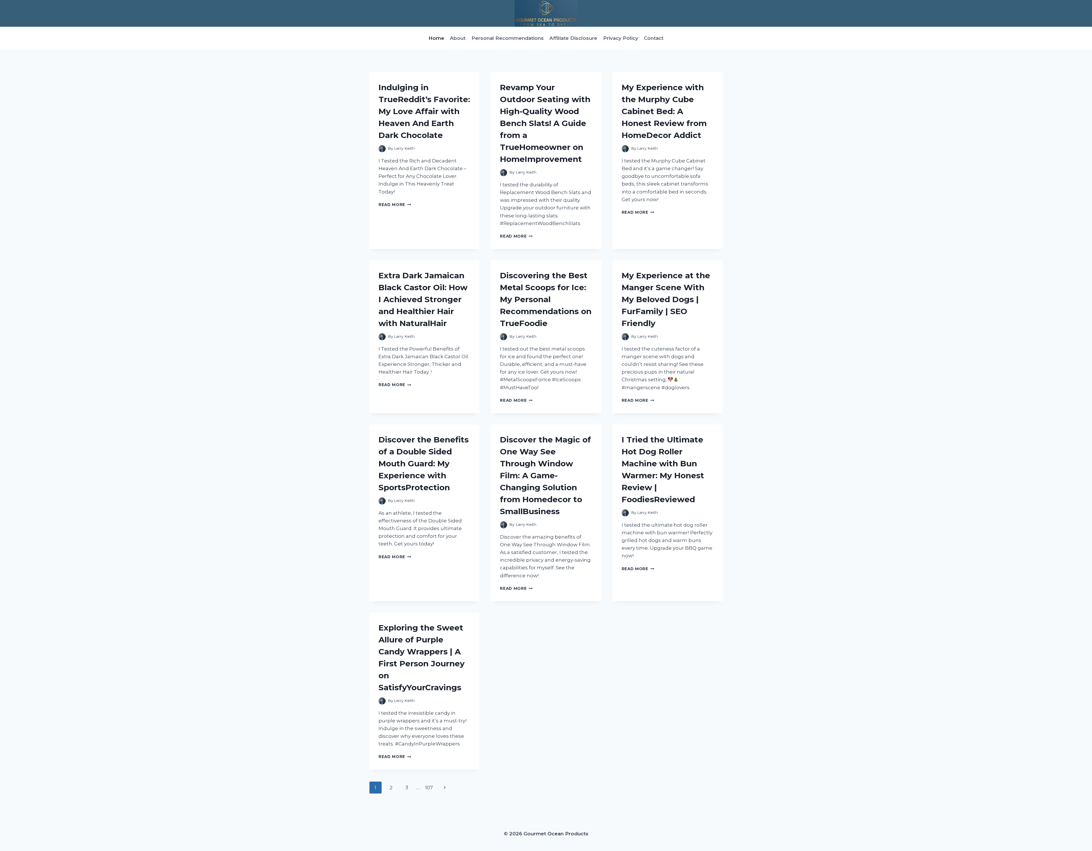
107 (429, 787)
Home (436, 38)
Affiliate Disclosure (573, 38)
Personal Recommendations (507, 38)
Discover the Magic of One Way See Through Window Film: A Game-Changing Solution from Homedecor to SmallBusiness (545, 475)
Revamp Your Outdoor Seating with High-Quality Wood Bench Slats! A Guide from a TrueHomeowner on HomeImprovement (545, 123)
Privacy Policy (620, 38)
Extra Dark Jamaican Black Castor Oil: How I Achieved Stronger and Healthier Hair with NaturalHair (423, 299)
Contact (653, 38)
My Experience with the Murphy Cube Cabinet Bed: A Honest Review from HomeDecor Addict (664, 111)
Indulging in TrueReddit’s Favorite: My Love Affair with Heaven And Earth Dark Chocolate (424, 111)
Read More (395, 204)
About (458, 38)
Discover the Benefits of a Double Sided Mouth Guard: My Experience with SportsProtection (424, 463)
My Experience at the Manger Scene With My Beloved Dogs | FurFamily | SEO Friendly (666, 299)
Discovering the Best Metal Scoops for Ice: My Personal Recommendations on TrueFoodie (546, 299)
